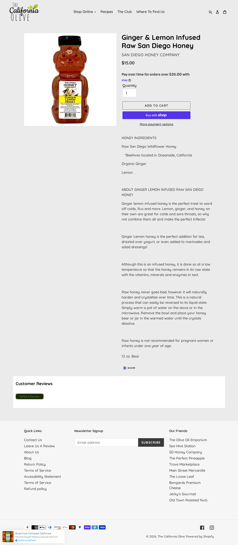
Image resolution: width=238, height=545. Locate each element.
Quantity (129, 85)
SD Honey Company (185, 452)
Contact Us (33, 440)
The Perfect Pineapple (187, 458)
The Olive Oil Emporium (188, 440)
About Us (31, 452)
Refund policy (35, 489)
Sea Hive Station (182, 446)
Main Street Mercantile (187, 470)
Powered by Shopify (200, 536)
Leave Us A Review (39, 446)
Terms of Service (37, 470)
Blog (28, 458)
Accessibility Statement (42, 476)
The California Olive (171, 536)
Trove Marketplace (184, 464)
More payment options (156, 124)
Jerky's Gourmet (182, 494)
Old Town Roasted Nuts (188, 500)
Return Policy (35, 464)
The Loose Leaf (181, 476)
